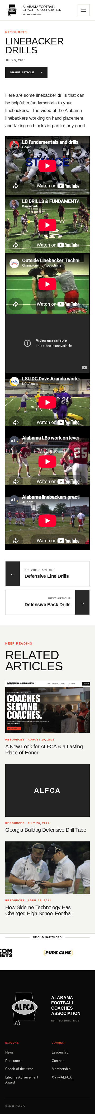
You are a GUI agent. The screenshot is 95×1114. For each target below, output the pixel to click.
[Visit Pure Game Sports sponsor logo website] (46, 953)
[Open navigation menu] (84, 10)
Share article (26, 72)
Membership (61, 1069)
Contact (58, 1061)
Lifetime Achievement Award (21, 1080)
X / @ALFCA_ (63, 1077)
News (9, 1052)
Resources (13, 1061)
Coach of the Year (19, 1069)
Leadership (60, 1052)
